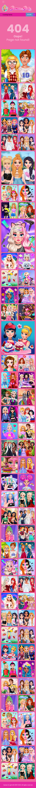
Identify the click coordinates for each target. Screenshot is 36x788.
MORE (29, 14)
